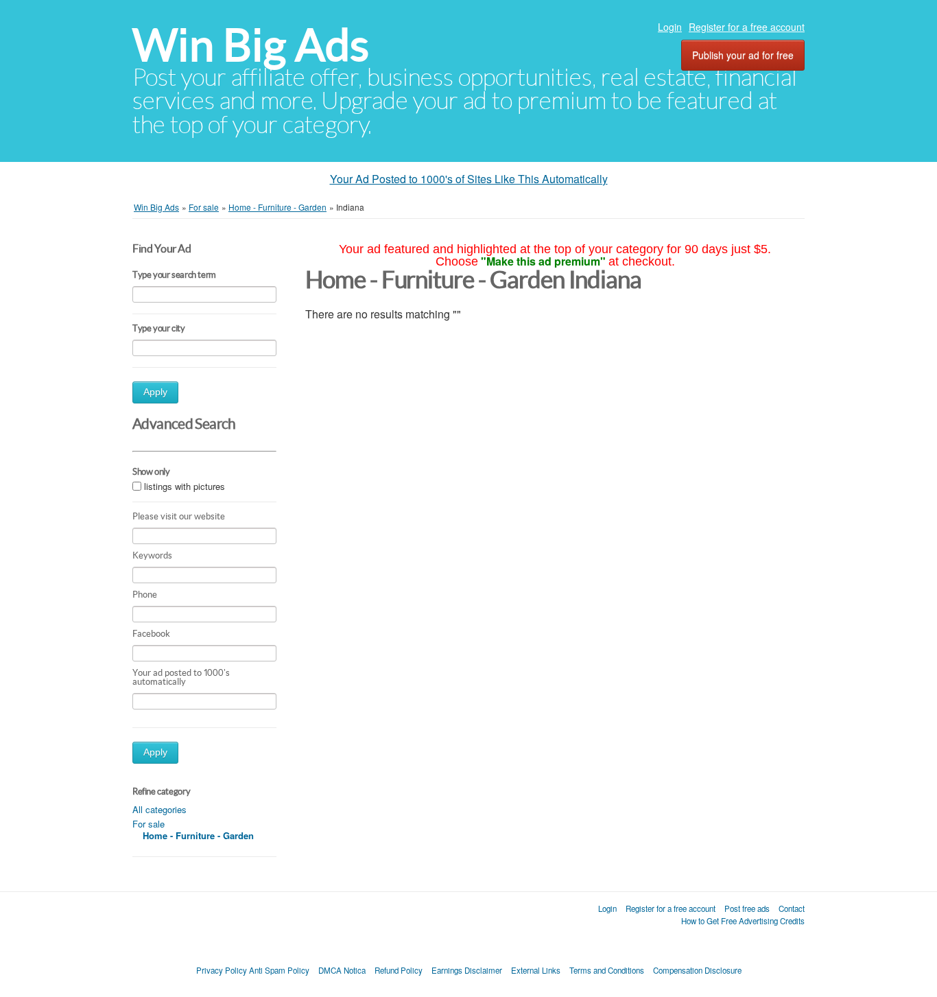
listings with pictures (184, 486)
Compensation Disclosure (697, 970)
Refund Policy (399, 970)
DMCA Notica (342, 970)
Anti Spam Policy (279, 970)
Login (670, 27)
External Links (535, 970)
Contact (792, 908)
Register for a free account (747, 27)
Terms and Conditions (606, 970)
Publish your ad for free (743, 55)
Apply (155, 392)
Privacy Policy (221, 970)
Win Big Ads (250, 45)
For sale (148, 823)
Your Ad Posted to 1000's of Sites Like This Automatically (469, 179)
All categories (159, 809)
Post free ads (747, 908)
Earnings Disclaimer (466, 970)
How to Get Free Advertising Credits (743, 920)
